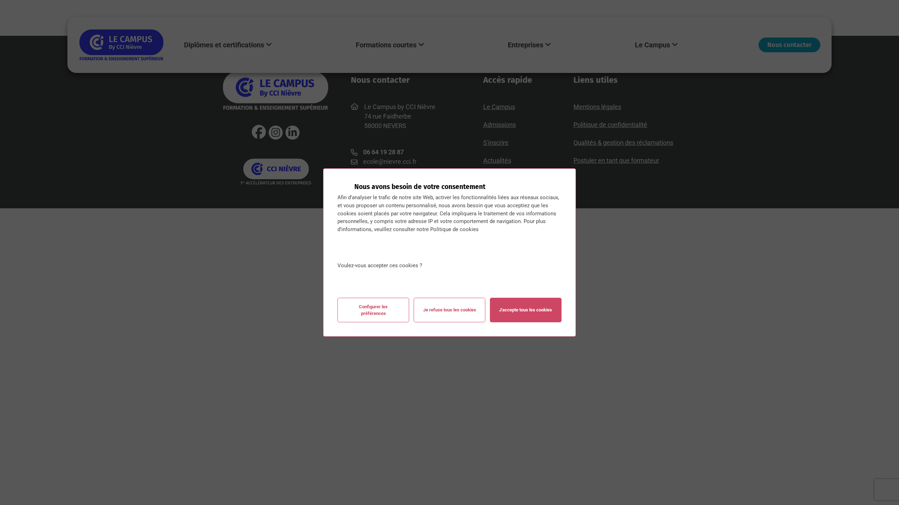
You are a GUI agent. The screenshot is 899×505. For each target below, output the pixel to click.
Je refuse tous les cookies (449, 309)
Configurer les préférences (373, 310)
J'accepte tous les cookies (525, 309)
